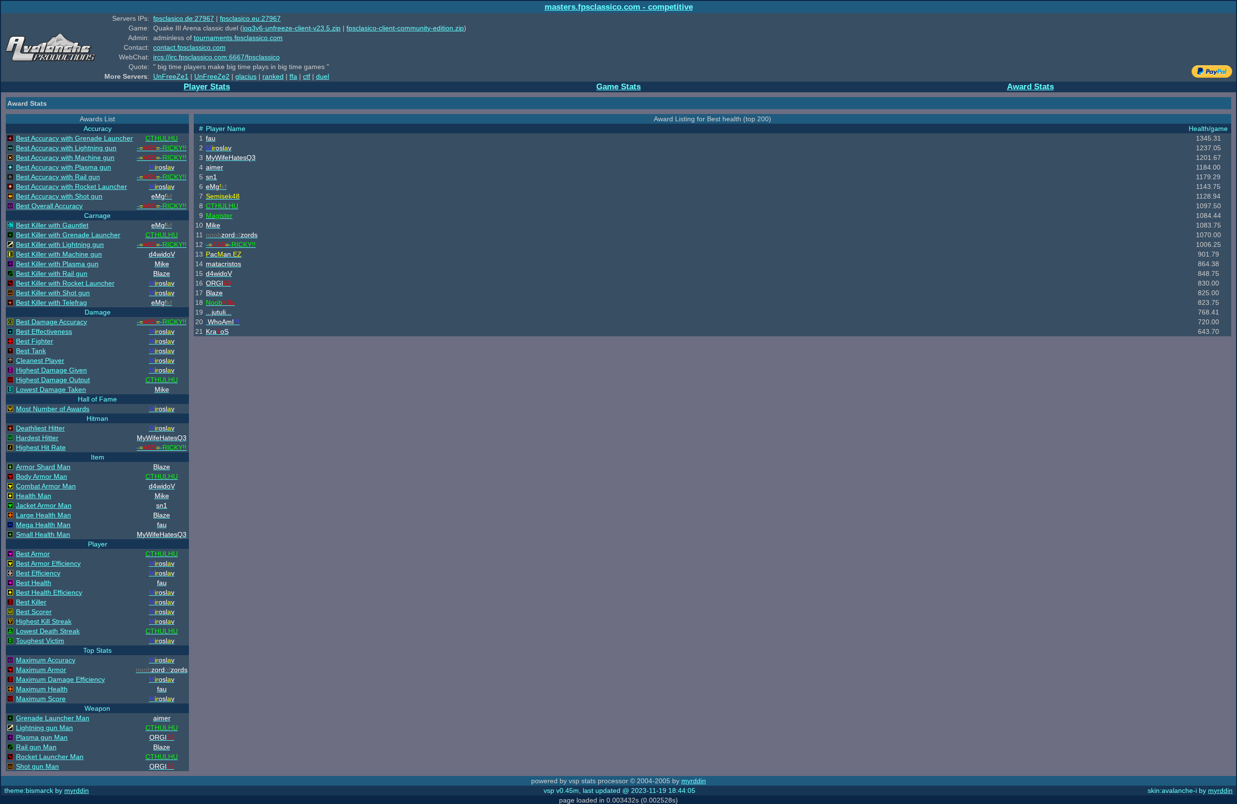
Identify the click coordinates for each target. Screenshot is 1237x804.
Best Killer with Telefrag (51, 302)
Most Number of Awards (52, 409)
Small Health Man (43, 534)
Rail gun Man (36, 747)
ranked (273, 76)
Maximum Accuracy (45, 660)
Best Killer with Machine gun (59, 254)
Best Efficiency (38, 573)
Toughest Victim (40, 641)
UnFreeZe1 (170, 76)
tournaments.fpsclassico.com (238, 38)
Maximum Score (41, 699)
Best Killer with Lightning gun (60, 244)
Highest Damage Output (53, 380)
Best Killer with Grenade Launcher (68, 235)
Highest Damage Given (51, 370)
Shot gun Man (37, 766)
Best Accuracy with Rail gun (58, 177)
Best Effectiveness (44, 331)
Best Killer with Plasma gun (57, 264)
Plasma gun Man (42, 737)
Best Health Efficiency (49, 592)
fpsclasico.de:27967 (183, 18)
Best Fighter (34, 341)
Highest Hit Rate (41, 447)
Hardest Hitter (37, 438)
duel (322, 76)
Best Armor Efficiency (48, 563)
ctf (306, 76)
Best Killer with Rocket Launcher (65, 283)
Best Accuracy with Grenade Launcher (74, 138)
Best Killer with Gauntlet (52, 225)
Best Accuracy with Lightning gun (66, 148)
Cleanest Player (40, 360)
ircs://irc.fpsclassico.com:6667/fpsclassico (216, 57)
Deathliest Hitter (40, 428)
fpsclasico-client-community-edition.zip (405, 28)
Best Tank (31, 351)
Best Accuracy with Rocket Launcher (71, 186)
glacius (246, 76)
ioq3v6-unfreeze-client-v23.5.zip (292, 28)
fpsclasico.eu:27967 (250, 18)
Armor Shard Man (43, 467)
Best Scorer (34, 612)
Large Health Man (43, 515)
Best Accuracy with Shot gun (59, 196)
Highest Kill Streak (44, 621)
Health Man (33, 496)
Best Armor (33, 554)
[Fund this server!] (1212, 75)
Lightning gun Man (44, 728)
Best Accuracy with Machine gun (65, 157)
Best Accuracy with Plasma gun (63, 167)
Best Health (33, 583)
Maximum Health (42, 689)
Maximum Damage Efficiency (60, 679)
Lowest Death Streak (48, 631)
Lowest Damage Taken (51, 389)
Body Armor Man (41, 476)
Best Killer (31, 602)
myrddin (693, 781)
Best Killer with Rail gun (51, 273)
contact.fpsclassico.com (189, 47)
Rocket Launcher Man (50, 757)
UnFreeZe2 (212, 76)
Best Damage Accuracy (51, 322)
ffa (293, 76)
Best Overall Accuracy (49, 206)
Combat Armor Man (46, 486)
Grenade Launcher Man (52, 718)
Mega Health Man (43, 525)
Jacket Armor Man (44, 505)
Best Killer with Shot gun (53, 293)
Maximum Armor (41, 670)
